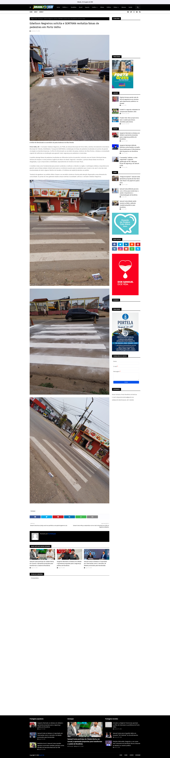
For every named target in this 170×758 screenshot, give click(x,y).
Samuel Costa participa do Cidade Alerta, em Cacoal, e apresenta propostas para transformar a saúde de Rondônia (42, 563)
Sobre (125, 755)
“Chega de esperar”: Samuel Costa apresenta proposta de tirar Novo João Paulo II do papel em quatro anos (130, 180)
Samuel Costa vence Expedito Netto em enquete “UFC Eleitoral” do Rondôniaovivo (125, 734)
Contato (132, 755)
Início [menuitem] (58, 7)
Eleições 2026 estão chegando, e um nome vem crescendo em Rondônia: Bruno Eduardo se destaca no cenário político (126, 743)
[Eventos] (85, 729)
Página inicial (34, 18)
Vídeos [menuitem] (102, 7)
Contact (41, 12)
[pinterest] (137, 12)
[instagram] (134, 12)
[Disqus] (69, 644)
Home (31, 12)
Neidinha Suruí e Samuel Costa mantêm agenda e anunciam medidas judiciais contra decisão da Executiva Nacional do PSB (50, 745)
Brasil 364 (41, 755)
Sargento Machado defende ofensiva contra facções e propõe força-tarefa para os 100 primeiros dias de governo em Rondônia (130, 148)
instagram (137, 755)
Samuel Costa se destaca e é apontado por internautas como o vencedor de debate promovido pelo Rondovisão (95, 563)
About (35, 12)
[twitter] (131, 12)
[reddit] (132, 244)
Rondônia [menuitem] (73, 7)
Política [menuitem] (65, 7)
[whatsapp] (132, 249)
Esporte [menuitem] (87, 7)
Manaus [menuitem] (124, 7)
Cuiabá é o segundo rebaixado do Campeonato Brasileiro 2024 (130, 110)
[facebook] (128, 12)
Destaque (40, 18)
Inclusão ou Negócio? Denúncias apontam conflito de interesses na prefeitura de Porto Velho (126, 725)
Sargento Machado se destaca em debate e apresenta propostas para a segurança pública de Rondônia (69, 563)
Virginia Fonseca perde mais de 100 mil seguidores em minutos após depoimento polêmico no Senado (129, 100)
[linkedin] (126, 244)
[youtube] (126, 249)
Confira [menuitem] (94, 7)
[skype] (139, 12)
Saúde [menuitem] (130, 7)
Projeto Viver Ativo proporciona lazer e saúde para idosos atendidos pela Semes (129, 120)
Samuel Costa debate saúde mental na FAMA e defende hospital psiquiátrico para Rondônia (128, 204)
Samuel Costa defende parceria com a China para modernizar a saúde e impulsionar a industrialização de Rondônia (129, 192)
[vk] (114, 249)
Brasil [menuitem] (80, 7)
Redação (71, 746)
